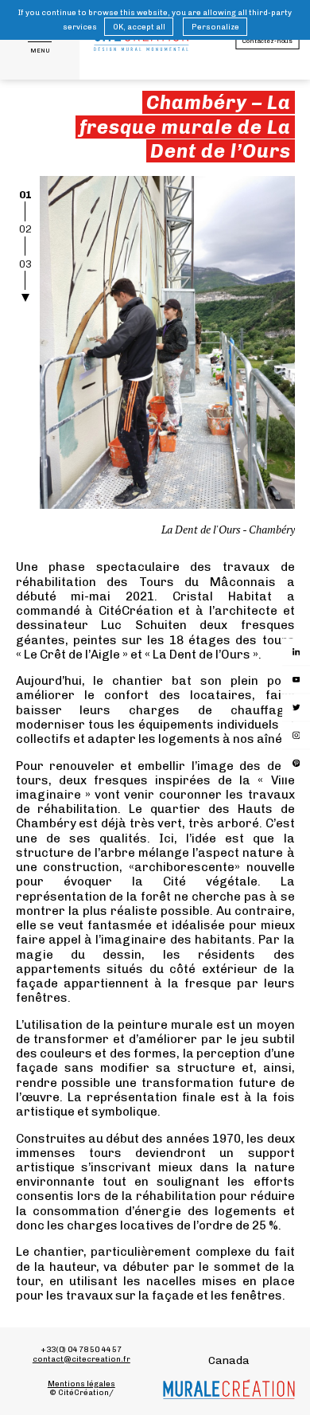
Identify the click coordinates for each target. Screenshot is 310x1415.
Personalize (214, 26)
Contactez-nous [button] (267, 41)
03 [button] (25, 264)
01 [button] (25, 195)
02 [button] (25, 229)
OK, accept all (139, 26)
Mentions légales (81, 1383)
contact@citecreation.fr (81, 1358)
